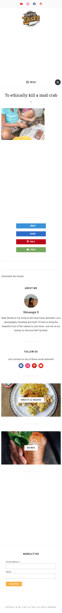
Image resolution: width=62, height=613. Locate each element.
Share (33, 234)
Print (33, 249)
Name (8, 572)
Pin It (32, 242)
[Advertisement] (31, 53)
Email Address (13, 561)
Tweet (33, 226)
